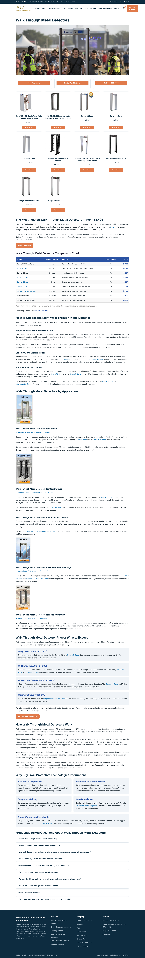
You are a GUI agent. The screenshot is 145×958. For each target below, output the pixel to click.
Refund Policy (82, 939)
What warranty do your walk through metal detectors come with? (45, 899)
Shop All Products (58, 944)
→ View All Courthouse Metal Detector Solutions (35, 492)
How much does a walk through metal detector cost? (40, 845)
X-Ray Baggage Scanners (61, 927)
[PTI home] (23, 8)
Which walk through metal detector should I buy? (38, 839)
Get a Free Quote (33, 83)
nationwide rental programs (86, 806)
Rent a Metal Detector (72, 83)
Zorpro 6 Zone (22, 268)
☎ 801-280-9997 (21, 2)
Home (37, 8)
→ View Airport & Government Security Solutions (35, 571)
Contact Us (114, 2)
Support (126, 2)
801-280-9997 (47, 823)
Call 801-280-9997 (111, 83)
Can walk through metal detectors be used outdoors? (40, 859)
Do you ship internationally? (30, 892)
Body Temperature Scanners (108, 8)
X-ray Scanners (90, 8)
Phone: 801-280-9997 (111, 921)
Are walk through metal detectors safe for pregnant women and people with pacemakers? (55, 852)
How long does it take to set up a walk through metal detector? (44, 865)
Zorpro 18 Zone (22, 282)
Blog (121, 2)
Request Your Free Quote (27, 716)
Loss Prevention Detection (72, 8)
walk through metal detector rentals (41, 531)
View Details (29, 127)
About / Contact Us (84, 921)
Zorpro (113, 227)
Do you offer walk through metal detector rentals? (39, 886)
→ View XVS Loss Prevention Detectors (31, 618)
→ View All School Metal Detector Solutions (33, 432)
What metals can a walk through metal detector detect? (41, 872)
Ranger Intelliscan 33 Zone (26, 291)
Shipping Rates (82, 935)
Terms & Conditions (84, 943)
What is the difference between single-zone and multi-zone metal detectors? (50, 879)
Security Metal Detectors (51, 8)
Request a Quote (132, 8)
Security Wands (57, 931)
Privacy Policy (82, 946)
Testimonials (82, 932)
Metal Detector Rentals (60, 941)
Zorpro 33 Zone (22, 277)
